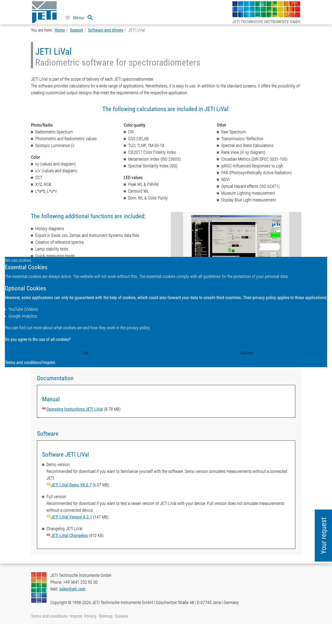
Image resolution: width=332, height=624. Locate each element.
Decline (246, 352)
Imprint (49, 362)
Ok (85, 352)
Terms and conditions (23, 362)
